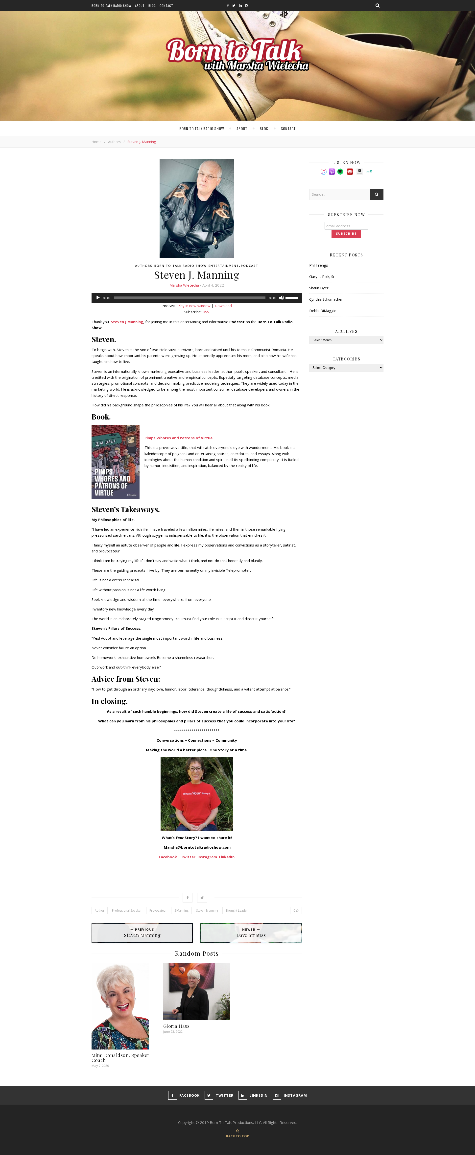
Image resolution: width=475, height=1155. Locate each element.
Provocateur (158, 910)
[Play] (97, 297)
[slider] (292, 297)
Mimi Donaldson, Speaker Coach (121, 1057)
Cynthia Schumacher (326, 299)
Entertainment (224, 265)
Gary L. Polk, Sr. (322, 276)
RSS (206, 311)
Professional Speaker (127, 910)
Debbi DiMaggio (322, 310)
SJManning (181, 910)
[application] (197, 298)
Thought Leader (237, 910)
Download (223, 305)
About (140, 5)
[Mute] (281, 297)
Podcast (249, 265)
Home (96, 141)
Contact (166, 5)
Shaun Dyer (319, 287)
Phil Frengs (318, 265)
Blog (152, 5)
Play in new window (194, 305)
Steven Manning (207, 910)
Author (99, 910)
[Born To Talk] (237, 53)
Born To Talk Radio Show (111, 5)
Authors (114, 141)
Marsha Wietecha (184, 285)
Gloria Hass (176, 1026)
